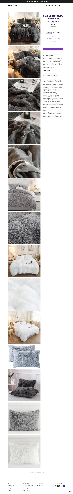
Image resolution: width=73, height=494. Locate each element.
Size (53, 36)
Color (53, 30)
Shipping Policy (26, 483)
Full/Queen (57, 38)
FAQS (9, 490)
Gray (54, 32)
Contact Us (25, 487)
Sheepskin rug (11, 485)
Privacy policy (26, 488)
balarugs (12, 5)
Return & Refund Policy (28, 485)
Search (9, 483)
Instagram (41, 483)
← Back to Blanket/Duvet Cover (36, 472)
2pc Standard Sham (53, 41)
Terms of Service (26, 490)
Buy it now (53, 49)
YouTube (40, 485)
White (58, 32)
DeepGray (49, 32)
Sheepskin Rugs (49, 5)
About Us (10, 487)
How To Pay (10, 488)
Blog (56, 5)
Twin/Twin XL (50, 38)
